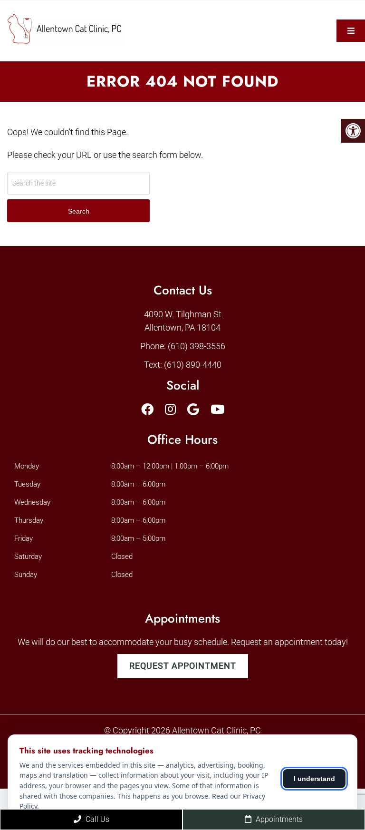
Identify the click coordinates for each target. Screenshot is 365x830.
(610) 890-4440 (192, 365)
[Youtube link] (217, 409)
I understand (314, 778)
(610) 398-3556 (196, 346)
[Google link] (193, 409)
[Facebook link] (147, 409)
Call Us (96, 819)
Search (78, 211)
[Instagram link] (170, 409)
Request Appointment (182, 666)
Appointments (278, 819)
